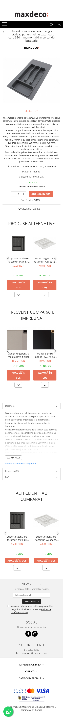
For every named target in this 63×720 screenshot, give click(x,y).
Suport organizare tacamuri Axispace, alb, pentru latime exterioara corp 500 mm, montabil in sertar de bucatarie (45, 260)
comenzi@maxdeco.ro (33, 653)
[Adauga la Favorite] (18, 294)
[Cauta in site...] (59, 24)
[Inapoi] (2, 32)
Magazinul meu (30, 664)
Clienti (30, 671)
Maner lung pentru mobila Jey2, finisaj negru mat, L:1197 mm (18, 355)
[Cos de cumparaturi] (51, 24)
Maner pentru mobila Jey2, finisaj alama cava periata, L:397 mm (45, 355)
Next (57, 83)
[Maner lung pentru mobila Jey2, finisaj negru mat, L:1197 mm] (18, 338)
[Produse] (5, 25)
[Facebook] (28, 634)
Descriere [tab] (9, 405)
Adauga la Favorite (30, 208)
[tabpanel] (31, 80)
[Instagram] (35, 634)
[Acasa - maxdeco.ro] (31, 14)
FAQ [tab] (7, 477)
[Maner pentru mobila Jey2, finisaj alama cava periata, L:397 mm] (44, 338)
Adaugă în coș (40, 194)
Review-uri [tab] (12, 470)
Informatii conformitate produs (20, 463)
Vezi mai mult (13, 457)
